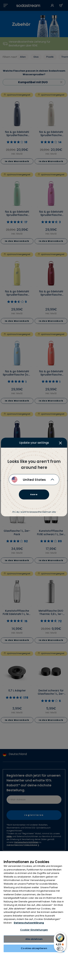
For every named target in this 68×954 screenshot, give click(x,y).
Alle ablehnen (34, 939)
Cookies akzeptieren (34, 948)
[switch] (60, 949)
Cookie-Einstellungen (34, 930)
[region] (34, 902)
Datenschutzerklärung (29, 922)
